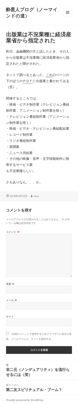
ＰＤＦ (28, 81)
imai (36, 196)
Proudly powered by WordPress (24, 400)
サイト (10, 316)
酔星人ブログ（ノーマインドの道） (32, 12)
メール (11, 300)
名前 (10, 284)
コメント (13, 232)
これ (49, 74)
